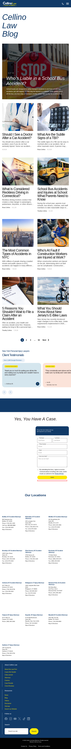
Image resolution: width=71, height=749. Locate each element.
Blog (6, 698)
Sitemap (7, 706)
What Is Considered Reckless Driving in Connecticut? (15, 192)
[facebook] (6, 718)
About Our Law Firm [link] (11, 669)
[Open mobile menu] (67, 4)
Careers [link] (7, 680)
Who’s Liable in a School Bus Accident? (35, 81)
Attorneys (7, 677)
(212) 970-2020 (32, 528)
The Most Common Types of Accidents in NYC (16, 254)
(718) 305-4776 (34, 526)
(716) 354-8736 (10, 589)
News (6, 695)
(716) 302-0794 (10, 653)
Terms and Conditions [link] (44, 746)
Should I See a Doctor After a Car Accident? (17, 136)
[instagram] (10, 718)
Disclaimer (8, 703)
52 (39, 340)
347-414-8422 (33, 623)
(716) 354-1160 (34, 559)
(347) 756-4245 (10, 559)
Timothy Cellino (42, 211)
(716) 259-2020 (9, 527)
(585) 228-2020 (55, 561)
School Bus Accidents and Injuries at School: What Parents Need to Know (52, 194)
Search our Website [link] (11, 709)
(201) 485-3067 (57, 592)
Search (34, 731)
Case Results (9, 683)
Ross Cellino (41, 149)
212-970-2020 (32, 593)
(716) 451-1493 (10, 523)
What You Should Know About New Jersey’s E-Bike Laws (52, 312)
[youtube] (15, 718)
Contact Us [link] (24, 746)
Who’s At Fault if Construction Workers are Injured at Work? (52, 254)
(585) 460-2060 (10, 621)
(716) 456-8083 (57, 621)
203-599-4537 (33, 591)
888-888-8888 (63, 3)
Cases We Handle (10, 672)
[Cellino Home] (9, 3)
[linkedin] (28, 718)
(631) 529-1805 (57, 525)
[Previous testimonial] (4, 392)
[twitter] (19, 718)
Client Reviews (9, 686)
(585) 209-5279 (57, 559)
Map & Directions (7, 529)
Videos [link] (7, 700)
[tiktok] (24, 718)
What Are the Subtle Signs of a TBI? (51, 136)
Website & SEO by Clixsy (35, 742)
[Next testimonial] (10, 392)
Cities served (9, 675)
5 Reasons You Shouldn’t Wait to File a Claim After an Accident (18, 313)
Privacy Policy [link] (32, 746)
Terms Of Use (59, 473)
